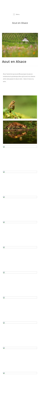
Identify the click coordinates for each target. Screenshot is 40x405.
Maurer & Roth (10, 7)
